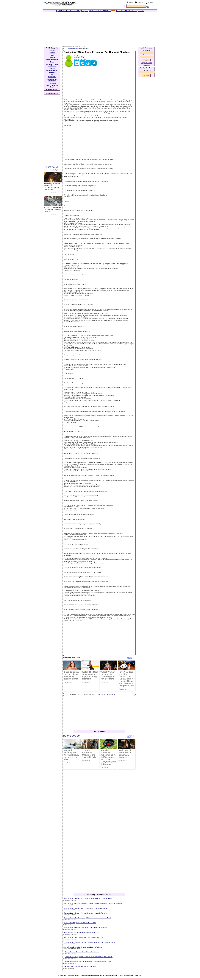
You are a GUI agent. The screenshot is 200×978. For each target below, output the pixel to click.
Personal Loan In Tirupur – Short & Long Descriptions (82, 952)
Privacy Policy (122, 975)
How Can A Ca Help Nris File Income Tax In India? (80, 966)
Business (52, 50)
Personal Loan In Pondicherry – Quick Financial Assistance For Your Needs (87, 918)
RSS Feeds (107, 11)
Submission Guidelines (96, 11)
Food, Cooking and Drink (52, 86)
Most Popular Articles (73, 11)
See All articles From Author (107, 694)
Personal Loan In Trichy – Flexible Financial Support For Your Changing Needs (90, 942)
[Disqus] (99, 801)
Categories (84, 11)
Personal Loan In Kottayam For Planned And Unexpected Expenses (85, 927)
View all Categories (52, 93)
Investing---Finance (74, 48)
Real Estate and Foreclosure (52, 80)
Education (52, 57)
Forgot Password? (146, 63)
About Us (140, 2)
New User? (146, 65)
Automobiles (52, 77)
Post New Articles (131, 11)
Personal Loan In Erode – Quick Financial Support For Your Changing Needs (88, 898)
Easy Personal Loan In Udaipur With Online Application (81, 932)
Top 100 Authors (61, 11)
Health (52, 55)
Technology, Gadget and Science (52, 65)
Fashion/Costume (52, 89)
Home (131, 2)
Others (52, 74)
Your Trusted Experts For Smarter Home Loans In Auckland (83, 947)
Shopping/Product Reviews (52, 71)
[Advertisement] (100, 28)
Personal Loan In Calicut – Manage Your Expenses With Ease (83, 937)
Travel (52, 62)
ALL (64, 48)
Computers (52, 83)
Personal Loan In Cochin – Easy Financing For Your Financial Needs (85, 908)
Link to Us (141, 11)
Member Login (120, 11)
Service (52, 68)
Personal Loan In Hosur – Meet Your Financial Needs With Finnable (85, 913)
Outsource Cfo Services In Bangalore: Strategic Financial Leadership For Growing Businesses (93, 903)
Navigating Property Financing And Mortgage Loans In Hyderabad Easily (88, 961)
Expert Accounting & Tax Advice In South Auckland (80, 923)
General (52, 53)
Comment (77, 59)
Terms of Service (135, 975)
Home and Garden (52, 60)
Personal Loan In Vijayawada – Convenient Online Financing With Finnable (88, 957)
